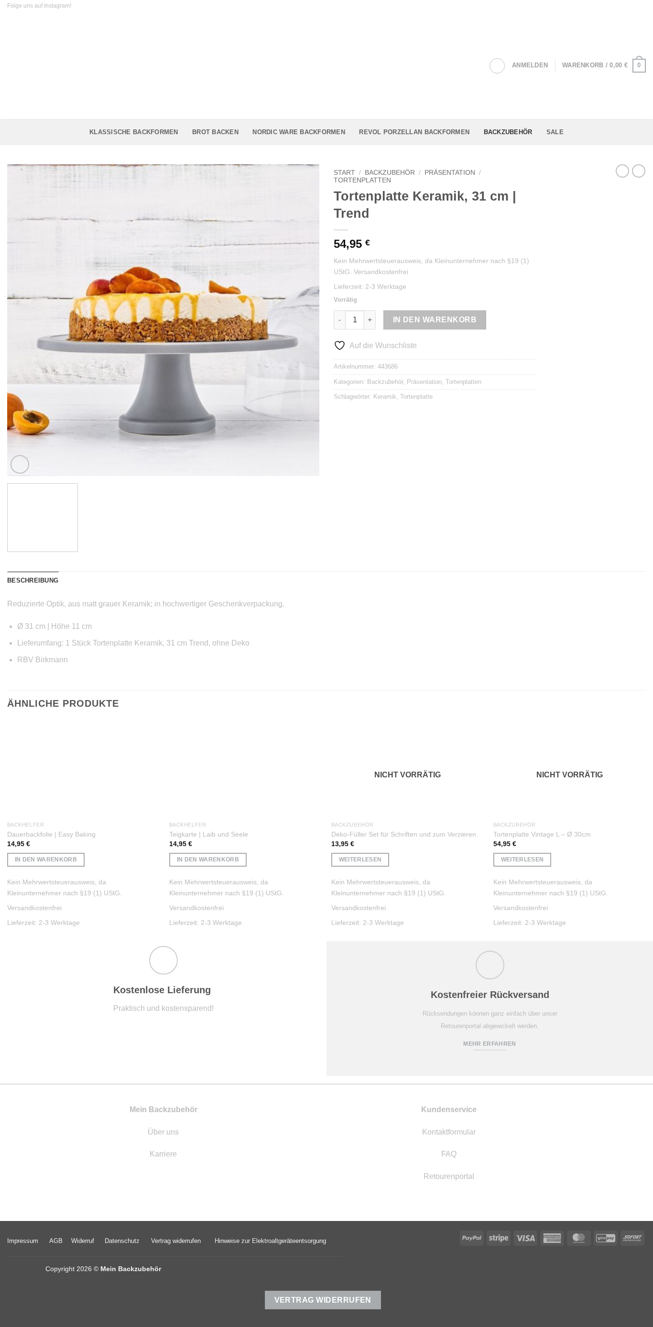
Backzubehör (508, 132)
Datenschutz (122, 1240)
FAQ (449, 1154)
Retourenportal (449, 1176)
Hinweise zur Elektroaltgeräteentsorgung (270, 1240)
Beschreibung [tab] (32, 580)
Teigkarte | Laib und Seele (208, 834)
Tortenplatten (362, 180)
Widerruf (82, 1240)
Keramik (384, 396)
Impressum (22, 1240)
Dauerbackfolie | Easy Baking (51, 834)
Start (344, 172)
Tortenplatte (416, 396)
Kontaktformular (449, 1132)
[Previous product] (638, 171)
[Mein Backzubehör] (326, 65)
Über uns (163, 1132)
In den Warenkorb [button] (46, 859)
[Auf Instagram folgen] (80, 6)
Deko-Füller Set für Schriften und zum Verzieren (403, 834)
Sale (555, 132)
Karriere (163, 1154)
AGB (56, 1240)
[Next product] (622, 171)
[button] (530, 65)
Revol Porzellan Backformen (414, 132)
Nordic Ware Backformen (298, 132)
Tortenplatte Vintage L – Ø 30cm (542, 834)
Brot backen (215, 132)
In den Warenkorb (435, 320)
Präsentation (449, 172)
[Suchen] (497, 66)
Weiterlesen (360, 859)
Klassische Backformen (133, 132)
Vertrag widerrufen (176, 1240)
